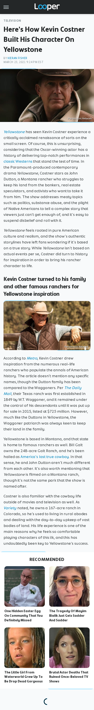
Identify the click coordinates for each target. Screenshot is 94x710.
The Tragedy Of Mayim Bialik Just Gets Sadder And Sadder (67, 615)
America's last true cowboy (45, 456)
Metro (32, 358)
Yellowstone (14, 131)
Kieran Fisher (17, 58)
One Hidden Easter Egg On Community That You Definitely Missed (23, 615)
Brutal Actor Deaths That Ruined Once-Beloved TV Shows (68, 677)
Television (12, 20)
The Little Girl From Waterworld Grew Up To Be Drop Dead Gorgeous (23, 677)
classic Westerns (17, 161)
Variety (9, 508)
